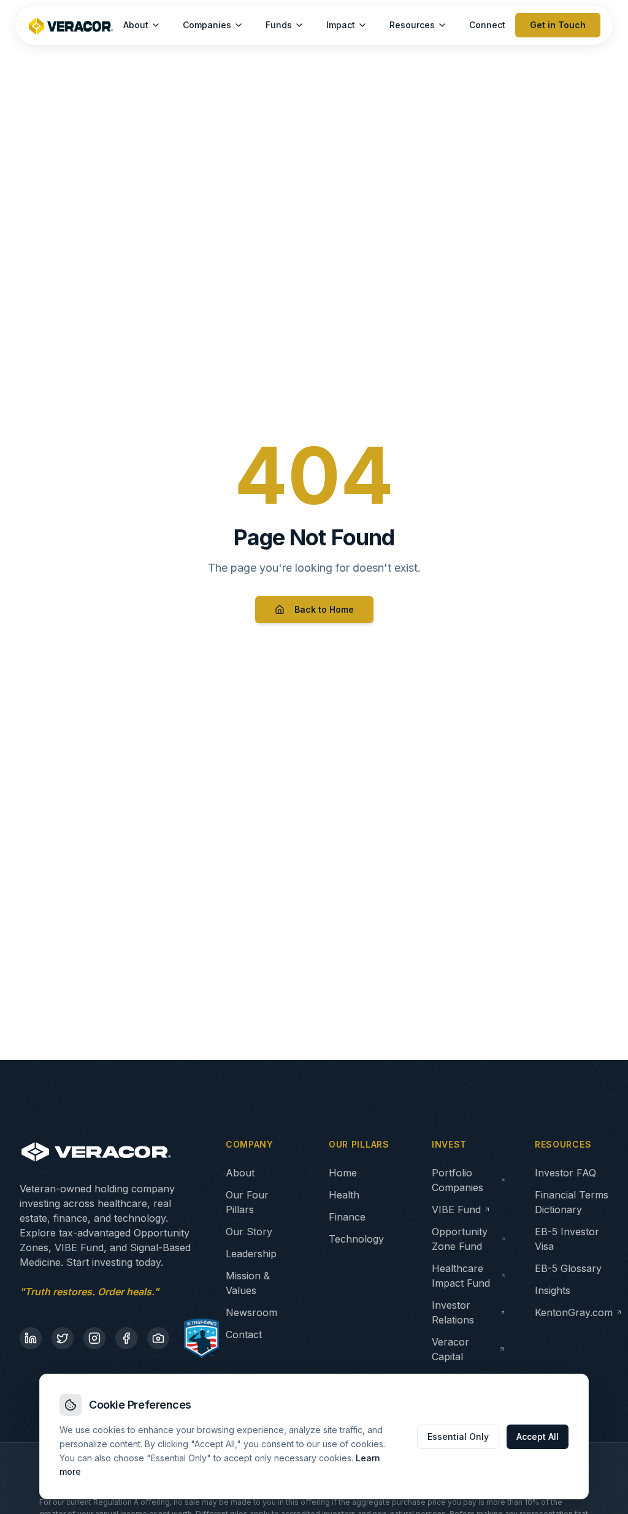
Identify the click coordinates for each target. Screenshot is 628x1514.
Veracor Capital (450, 1349)
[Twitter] (63, 1338)
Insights (552, 1290)
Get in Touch (558, 25)
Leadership (251, 1253)
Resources (412, 25)
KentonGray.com (574, 1312)
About (135, 25)
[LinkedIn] (31, 1338)
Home (343, 1173)
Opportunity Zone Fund (460, 1238)
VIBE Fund (456, 1209)
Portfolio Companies (457, 1180)
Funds (279, 25)
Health (344, 1195)
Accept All (537, 1436)
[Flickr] (158, 1338)
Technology (356, 1239)
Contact (244, 1334)
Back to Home (324, 609)
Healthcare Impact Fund (461, 1275)
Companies (207, 25)
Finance (347, 1217)
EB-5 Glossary (568, 1268)
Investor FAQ (565, 1173)
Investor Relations (453, 1312)
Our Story (249, 1231)
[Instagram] (94, 1338)
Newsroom (251, 1312)
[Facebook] (126, 1338)
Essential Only (458, 1436)
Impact (340, 25)
